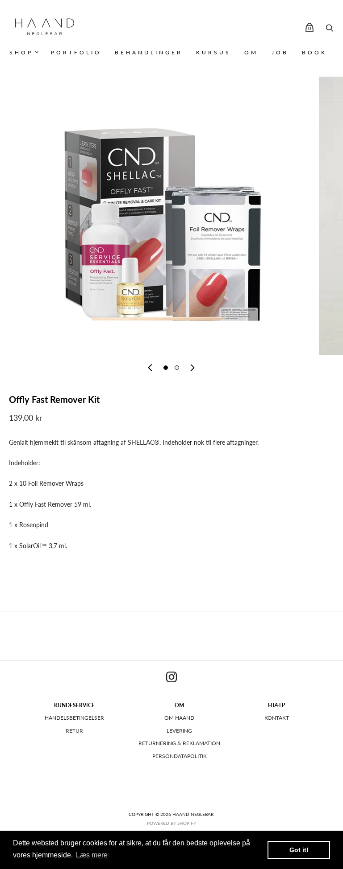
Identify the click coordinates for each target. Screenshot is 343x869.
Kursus (213, 52)
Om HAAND (179, 717)
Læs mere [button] (92, 855)
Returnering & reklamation (179, 743)
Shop (21, 52)
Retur (74, 730)
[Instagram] (171, 678)
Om (251, 52)
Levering (179, 730)
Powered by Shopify (171, 823)
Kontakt (276, 717)
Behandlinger (149, 52)
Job (280, 52)
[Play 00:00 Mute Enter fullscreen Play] (176, 216)
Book (314, 52)
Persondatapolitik (179, 756)
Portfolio (76, 52)
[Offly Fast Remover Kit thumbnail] (165, 367)
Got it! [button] (299, 849)
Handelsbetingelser (74, 717)
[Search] (329, 30)
